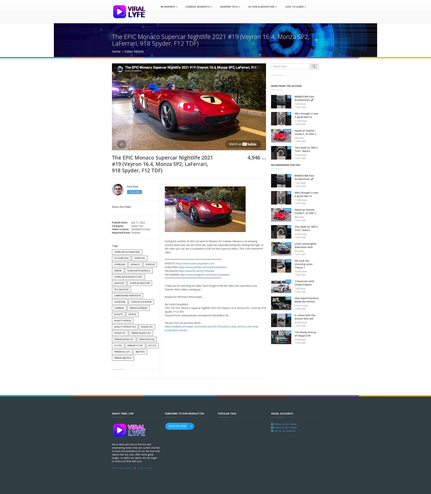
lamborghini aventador (127, 295)
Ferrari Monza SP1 (124, 339)
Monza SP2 (147, 326)
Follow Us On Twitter (285, 424)
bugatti (118, 314)
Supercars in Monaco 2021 (128, 276)
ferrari (118, 270)
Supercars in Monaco (138, 270)
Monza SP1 (120, 333)
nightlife (119, 283)
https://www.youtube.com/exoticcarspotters (203, 267)
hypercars (119, 264)
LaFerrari (119, 308)
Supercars (139, 258)
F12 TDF (118, 345)
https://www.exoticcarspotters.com (195, 263)
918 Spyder (119, 301)
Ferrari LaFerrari (138, 308)
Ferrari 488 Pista (122, 358)
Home (116, 51)
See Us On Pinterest (284, 430)
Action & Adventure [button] (261, 6)
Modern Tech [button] (229, 6)
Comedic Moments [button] (197, 6)
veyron (132, 314)
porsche (150, 264)
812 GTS (152, 345)
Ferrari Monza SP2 (141, 333)
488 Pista (140, 351)
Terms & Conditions (123, 468)
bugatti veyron (122, 320)
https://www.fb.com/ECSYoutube (196, 270)
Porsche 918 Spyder (141, 301)
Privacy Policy (144, 468)
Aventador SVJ (146, 339)
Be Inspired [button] (168, 6)
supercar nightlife (140, 283)
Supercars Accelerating (127, 252)
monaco (135, 264)
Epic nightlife (121, 289)
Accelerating (121, 258)
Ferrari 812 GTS (122, 351)
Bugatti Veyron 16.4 (125, 326)
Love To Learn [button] (294, 6)
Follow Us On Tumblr (285, 427)
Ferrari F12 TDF (135, 345)
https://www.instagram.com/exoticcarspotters (205, 274)
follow (134, 192)
